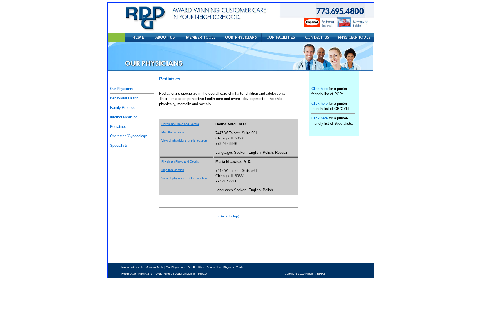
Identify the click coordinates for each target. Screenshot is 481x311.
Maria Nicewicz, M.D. (233, 162)
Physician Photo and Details (180, 124)
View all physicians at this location (184, 140)
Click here (319, 89)
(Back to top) (228, 216)
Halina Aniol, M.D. (231, 124)
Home (125, 267)
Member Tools (155, 267)
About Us (137, 267)
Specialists (119, 145)
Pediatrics (118, 126)
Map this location (172, 132)
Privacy (202, 273)
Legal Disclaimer (185, 273)
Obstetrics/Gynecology (128, 136)
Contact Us (214, 267)
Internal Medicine (124, 117)
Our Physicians (122, 89)
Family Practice (122, 108)
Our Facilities (196, 267)
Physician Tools (233, 267)
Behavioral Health (124, 98)
